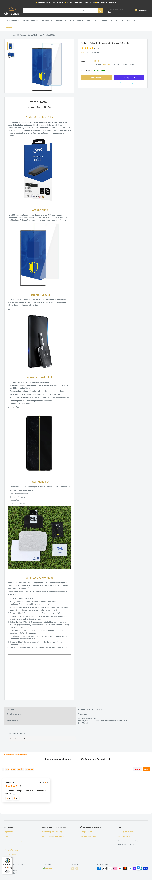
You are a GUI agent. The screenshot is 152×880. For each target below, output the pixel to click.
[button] (4, 754)
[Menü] (11, 858)
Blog (6, 845)
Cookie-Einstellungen (13, 854)
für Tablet (45, 20)
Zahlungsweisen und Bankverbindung (57, 836)
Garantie (83, 841)
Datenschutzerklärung (13, 841)
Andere (130, 20)
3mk (82, 53)
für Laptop (60, 20)
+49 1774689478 (124, 836)
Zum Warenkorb (96, 77)
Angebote (8, 27)
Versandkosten (107, 64)
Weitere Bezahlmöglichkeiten (128, 83)
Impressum (8, 832)
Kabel (118, 20)
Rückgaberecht (86, 832)
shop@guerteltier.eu (126, 832)
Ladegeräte (105, 20)
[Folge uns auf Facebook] (72, 868)
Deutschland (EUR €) (12, 865)
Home (13, 35)
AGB (6, 836)
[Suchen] (100, 10)
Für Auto (90, 20)
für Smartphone (10, 20)
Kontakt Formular (11, 850)
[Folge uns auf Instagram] (76, 868)
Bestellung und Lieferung (52, 832)
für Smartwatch (29, 20)
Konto (110, 12)
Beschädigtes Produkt (88, 836)
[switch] (7, 871)
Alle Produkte (21, 35)
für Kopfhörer (75, 20)
